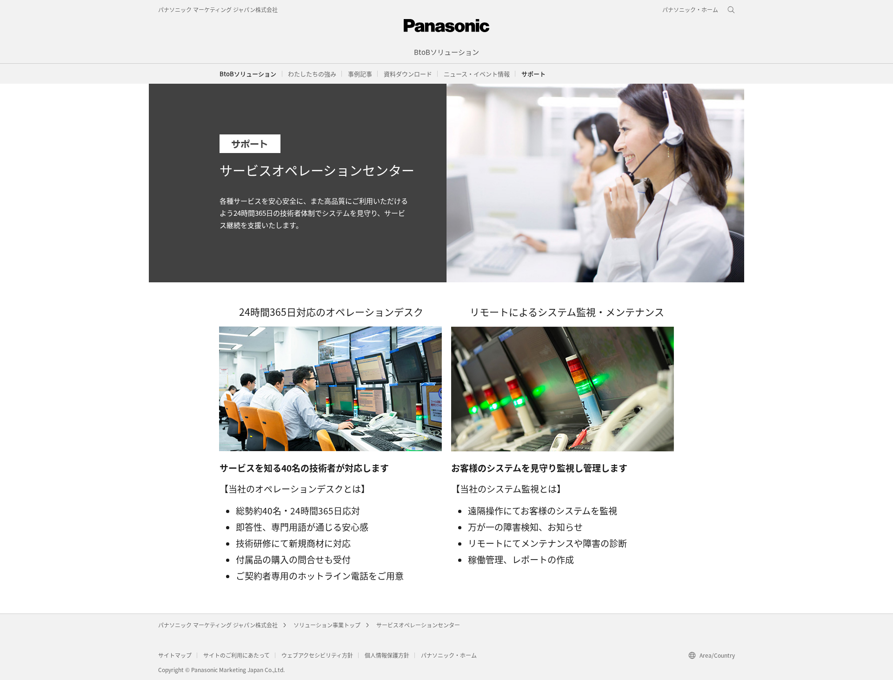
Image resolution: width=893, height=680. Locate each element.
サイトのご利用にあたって (236, 655)
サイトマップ (175, 655)
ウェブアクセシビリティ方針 (317, 655)
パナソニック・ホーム (449, 655)
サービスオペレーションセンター (418, 625)
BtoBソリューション (248, 73)
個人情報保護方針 (387, 655)
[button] (312, 74)
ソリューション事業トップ (326, 625)
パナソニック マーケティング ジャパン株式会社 (218, 9)
